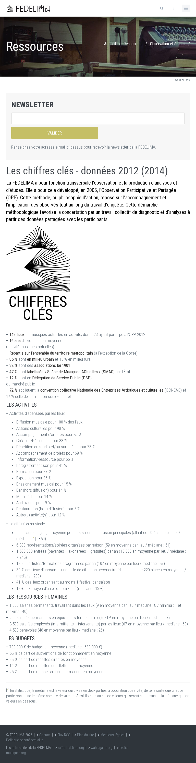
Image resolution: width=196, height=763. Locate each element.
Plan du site (85, 735)
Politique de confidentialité (24, 740)
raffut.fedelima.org (71, 748)
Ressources (133, 43)
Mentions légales (113, 735)
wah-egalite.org (102, 748)
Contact (45, 735)
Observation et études (167, 43)
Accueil (110, 43)
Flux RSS (63, 735)
